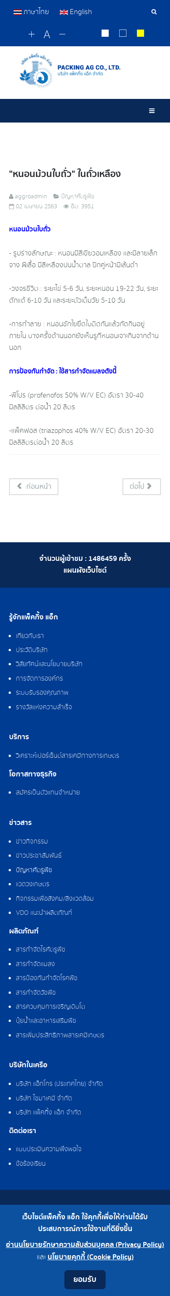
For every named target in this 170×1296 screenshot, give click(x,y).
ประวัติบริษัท (32, 650)
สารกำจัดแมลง (35, 964)
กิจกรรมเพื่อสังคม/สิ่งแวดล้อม (55, 898)
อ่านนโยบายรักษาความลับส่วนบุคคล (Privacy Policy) (85, 1245)
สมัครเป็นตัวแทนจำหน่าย (48, 792)
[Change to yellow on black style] (141, 34)
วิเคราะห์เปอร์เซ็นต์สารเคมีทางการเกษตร (67, 756)
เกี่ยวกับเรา (30, 636)
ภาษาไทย (36, 12)
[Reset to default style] (123, 34)
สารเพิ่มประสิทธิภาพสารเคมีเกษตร (60, 1035)
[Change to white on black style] (105, 34)
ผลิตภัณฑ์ (24, 931)
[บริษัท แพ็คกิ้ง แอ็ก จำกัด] (85, 70)
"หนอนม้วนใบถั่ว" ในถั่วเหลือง (65, 174)
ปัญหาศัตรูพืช (34, 870)
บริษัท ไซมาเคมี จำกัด (44, 1098)
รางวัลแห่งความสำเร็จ (44, 707)
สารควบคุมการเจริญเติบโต (50, 1006)
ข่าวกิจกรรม (32, 841)
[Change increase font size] (31, 34)
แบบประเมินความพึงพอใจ (49, 1149)
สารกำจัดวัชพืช (36, 992)
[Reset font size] (47, 35)
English (80, 12)
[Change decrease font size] (62, 34)
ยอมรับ (85, 1279)
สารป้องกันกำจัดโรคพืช (47, 978)
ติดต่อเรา (22, 1131)
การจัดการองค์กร (39, 678)
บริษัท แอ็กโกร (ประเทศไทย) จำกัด (59, 1084)
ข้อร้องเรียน (31, 1163)
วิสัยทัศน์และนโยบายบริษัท (49, 664)
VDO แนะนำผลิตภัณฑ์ (44, 913)
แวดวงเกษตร (32, 884)
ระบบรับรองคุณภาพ (42, 692)
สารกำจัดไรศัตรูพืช (40, 949)
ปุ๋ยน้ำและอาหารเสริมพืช (46, 1021)
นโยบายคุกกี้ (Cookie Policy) (91, 1257)
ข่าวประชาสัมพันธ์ (39, 855)
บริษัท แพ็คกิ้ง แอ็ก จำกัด (48, 1112)
